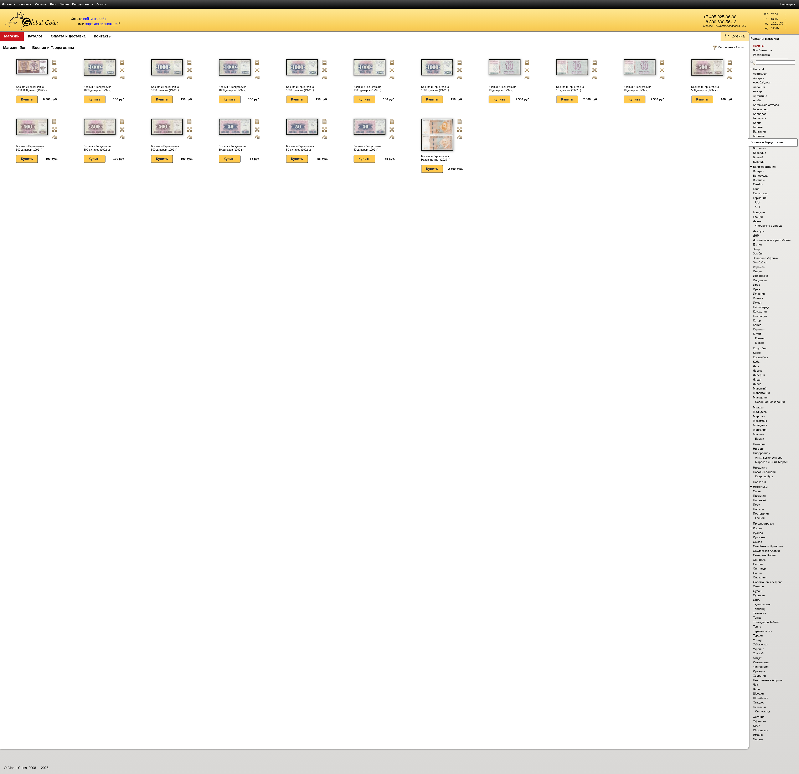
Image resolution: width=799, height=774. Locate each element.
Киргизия (759, 329)
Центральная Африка (768, 680)
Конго (757, 352)
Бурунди (758, 161)
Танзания (759, 613)
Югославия (760, 730)
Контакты (103, 36)
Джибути (758, 231)
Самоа (757, 541)
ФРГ (758, 206)
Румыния (759, 537)
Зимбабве (760, 262)
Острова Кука (764, 476)
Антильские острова (768, 457)
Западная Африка (765, 258)
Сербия (758, 564)
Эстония (758, 716)
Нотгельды (760, 486)
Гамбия (758, 184)
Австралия (760, 73)
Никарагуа (760, 467)
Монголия (760, 429)
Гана (756, 189)
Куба (756, 361)
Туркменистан (762, 631)
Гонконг (760, 338)
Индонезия (760, 275)
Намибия (759, 444)
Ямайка (758, 734)
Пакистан (759, 495)
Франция (759, 671)
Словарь (41, 4)
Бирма (759, 438)
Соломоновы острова (767, 582)
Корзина (738, 36)
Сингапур (759, 568)
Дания (757, 221)
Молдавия (760, 425)
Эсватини (759, 707)
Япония (758, 739)
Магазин (8, 4)
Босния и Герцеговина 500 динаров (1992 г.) (705, 88)
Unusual (758, 69)
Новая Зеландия (764, 472)
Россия (758, 528)
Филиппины (761, 662)
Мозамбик (760, 420)
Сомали (758, 586)
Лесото (758, 370)
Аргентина (760, 96)
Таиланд (759, 608)
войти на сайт (94, 19)
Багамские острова (766, 105)
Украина (758, 649)
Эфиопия (759, 721)
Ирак (756, 284)
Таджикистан (761, 604)
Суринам (759, 595)
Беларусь (759, 118)
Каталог (25, 4)
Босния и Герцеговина (767, 142)
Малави (758, 407)
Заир (756, 249)
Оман (757, 491)
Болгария (759, 131)
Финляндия (761, 666)
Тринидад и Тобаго (766, 622)
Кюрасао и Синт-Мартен (772, 462)
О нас (102, 4)
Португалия (761, 513)
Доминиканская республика (772, 240)
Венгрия (758, 171)
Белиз (757, 122)
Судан (757, 591)
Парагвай (759, 500)
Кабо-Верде (761, 307)
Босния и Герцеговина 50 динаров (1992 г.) (232, 148)
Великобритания (764, 166)
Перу (756, 504)
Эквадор (758, 702)
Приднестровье (763, 523)
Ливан (757, 379)
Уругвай (758, 653)
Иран (756, 289)
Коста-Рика (760, 357)
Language (787, 4)
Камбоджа (760, 316)
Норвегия (759, 482)
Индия (757, 271)
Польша (758, 509)
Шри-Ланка (760, 698)
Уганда (757, 640)
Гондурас (759, 212)
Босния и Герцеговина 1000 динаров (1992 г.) (97, 88)
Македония (760, 397)
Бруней (758, 157)
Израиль (758, 267)
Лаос (756, 366)
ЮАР (756, 725)
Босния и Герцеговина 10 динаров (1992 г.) (502, 88)
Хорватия (759, 675)
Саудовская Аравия (766, 550)
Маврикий (760, 388)
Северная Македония (770, 401)
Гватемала (760, 193)
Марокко (759, 416)
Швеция (758, 693)
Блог (53, 4)
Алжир (757, 91)
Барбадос (759, 113)
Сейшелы (759, 559)
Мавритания (761, 392)
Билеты (758, 127)
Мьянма (758, 434)
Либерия (759, 375)
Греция (758, 216)
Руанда (758, 533)
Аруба (757, 100)
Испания (759, 293)
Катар (757, 320)
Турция (758, 635)
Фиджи (757, 658)
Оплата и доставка (68, 36)
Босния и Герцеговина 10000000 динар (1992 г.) (31, 88)
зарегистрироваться (101, 24)
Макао (759, 342)
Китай (757, 333)
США (756, 600)
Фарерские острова (768, 225)
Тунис (757, 626)
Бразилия (759, 152)
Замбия (758, 253)
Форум (64, 4)
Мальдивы (760, 411)
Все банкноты (762, 50)
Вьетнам (759, 180)
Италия (758, 298)
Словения (760, 577)
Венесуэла (760, 175)
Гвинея (760, 518)
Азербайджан (762, 82)
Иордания (760, 280)
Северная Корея (764, 555)
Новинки (758, 45)
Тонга (757, 617)
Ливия (757, 384)
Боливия (759, 136)
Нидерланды (761, 453)
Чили (756, 689)
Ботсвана (759, 148)
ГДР (757, 202)
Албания (759, 87)
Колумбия (760, 348)
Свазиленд (762, 711)
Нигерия (758, 448)
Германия (760, 198)
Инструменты (82, 4)
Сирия (757, 573)
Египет (757, 244)
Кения (757, 324)
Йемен (757, 302)
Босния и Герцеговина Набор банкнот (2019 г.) (435, 158)
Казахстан (760, 311)
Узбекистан (760, 644)
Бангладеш (760, 109)
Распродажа (761, 54)
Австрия (758, 78)
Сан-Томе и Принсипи (768, 546)
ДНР (756, 235)
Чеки (756, 684)
